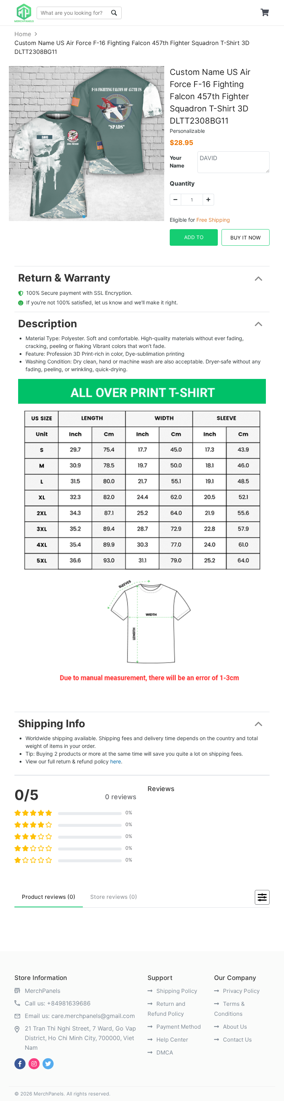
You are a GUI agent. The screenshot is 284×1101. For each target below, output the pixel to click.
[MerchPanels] (24, 13)
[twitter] (48, 1063)
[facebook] (20, 1063)
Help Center (171, 1039)
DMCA (164, 1052)
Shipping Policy (176, 990)
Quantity (182, 183)
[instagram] (34, 1063)
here (115, 761)
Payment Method (178, 1026)
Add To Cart (193, 240)
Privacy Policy (241, 990)
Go (114, 13)
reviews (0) (48, 896)
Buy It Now (245, 238)
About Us (234, 1026)
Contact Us (237, 1039)
